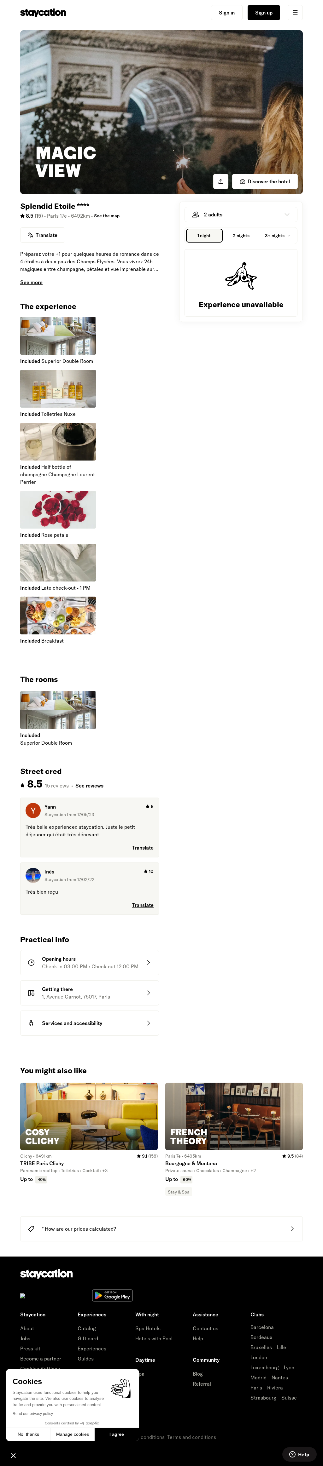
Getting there (57, 989)
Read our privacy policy (33, 1414)
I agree (116, 1434)
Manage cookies (72, 1434)
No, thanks (28, 1434)
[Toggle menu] (295, 12)
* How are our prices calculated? (79, 1229)
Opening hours (59, 959)
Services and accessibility (72, 1023)
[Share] (220, 181)
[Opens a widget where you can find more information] (299, 1455)
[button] (13, 1455)
